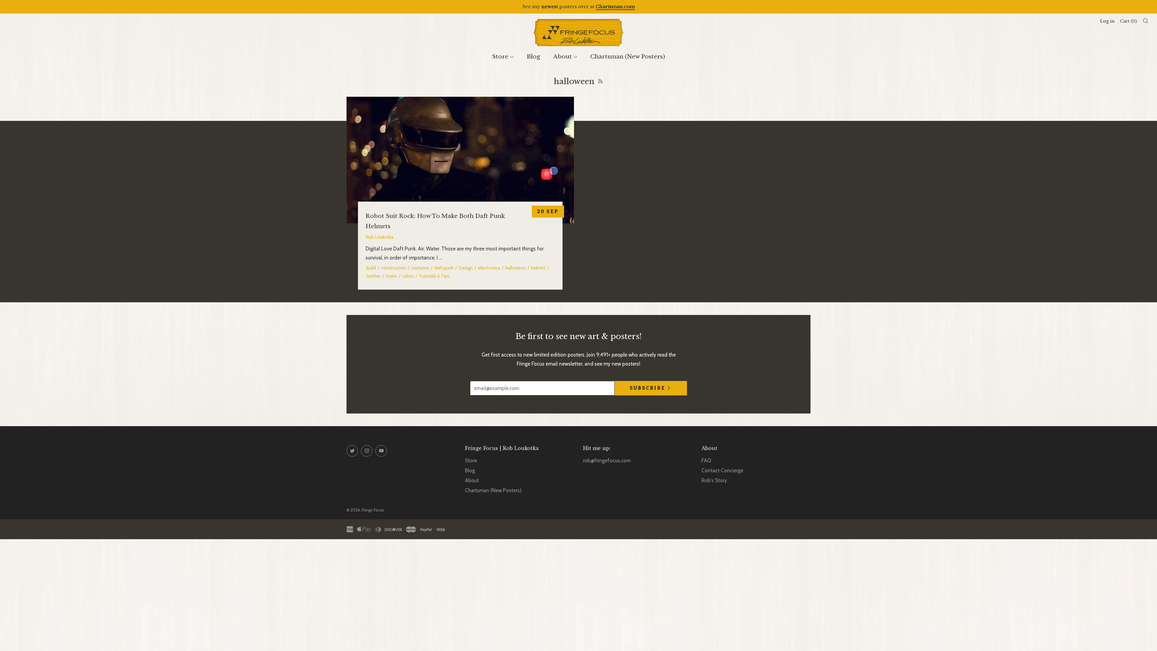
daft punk (443, 268)
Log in (1107, 21)
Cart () (1128, 21)
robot (408, 276)
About (562, 56)
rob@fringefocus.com (607, 461)
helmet (538, 268)
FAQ (706, 461)
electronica (489, 268)
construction (393, 268)
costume (420, 268)
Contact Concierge (722, 470)
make (391, 276)
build (371, 268)
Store (500, 56)
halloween (515, 268)
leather (373, 276)
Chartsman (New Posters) (627, 56)
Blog (533, 56)
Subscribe (647, 388)
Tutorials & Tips (434, 276)
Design (466, 268)
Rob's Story (714, 480)
